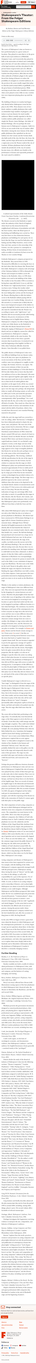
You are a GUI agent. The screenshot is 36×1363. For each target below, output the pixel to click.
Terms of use (14, 1353)
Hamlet (5, 831)
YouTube (24, 1345)
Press (3, 1327)
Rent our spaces (23, 1327)
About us (4, 1322)
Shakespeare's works (9, 12)
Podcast (21, 1325)
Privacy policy (5, 1353)
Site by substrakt (5, 1359)
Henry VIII (28, 329)
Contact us (10, 1338)
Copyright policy (24, 1353)
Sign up (4, 1317)
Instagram (15, 1345)
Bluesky (13, 1348)
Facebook (6, 1345)
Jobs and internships (7, 1325)
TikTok (5, 1348)
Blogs (20, 1322)
